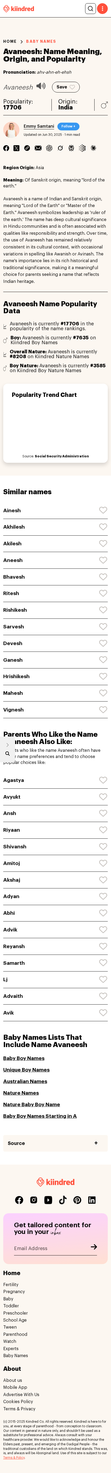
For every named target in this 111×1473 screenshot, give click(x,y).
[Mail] (38, 148)
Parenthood (15, 1334)
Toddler (11, 1306)
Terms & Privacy (19, 1409)
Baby (8, 1299)
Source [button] (16, 1143)
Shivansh (14, 846)
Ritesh (11, 593)
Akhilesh (14, 526)
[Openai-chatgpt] (49, 148)
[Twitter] (16, 148)
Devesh (12, 643)
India (65, 108)
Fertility (10, 1285)
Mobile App (15, 1387)
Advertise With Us (21, 1395)
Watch (9, 1341)
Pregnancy (14, 1292)
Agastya (13, 780)
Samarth (14, 963)
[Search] (90, 8)
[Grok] (60, 148)
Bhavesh (14, 576)
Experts (11, 1349)
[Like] (103, 510)
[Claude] (93, 148)
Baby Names (15, 1356)
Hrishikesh (16, 676)
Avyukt (11, 796)
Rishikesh (15, 610)
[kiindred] (18, 8)
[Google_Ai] (82, 148)
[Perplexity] (71, 148)
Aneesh (13, 560)
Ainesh (12, 510)
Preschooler (15, 1313)
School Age (15, 1320)
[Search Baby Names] (7, 754)
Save (62, 87)
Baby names (41, 41)
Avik (8, 1012)
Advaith (13, 996)
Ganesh (13, 660)
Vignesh (13, 709)
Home (10, 41)
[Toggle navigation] (102, 8)
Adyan (11, 896)
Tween (10, 1327)
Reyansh (14, 946)
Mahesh (13, 693)
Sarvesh (13, 626)
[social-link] (19, 1200)
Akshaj (11, 880)
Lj (5, 979)
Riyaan (11, 829)
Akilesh (12, 543)
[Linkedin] (27, 148)
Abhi (9, 913)
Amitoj (11, 863)
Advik (10, 929)
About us (12, 1380)
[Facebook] (6, 148)
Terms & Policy (14, 1457)
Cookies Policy (18, 1402)
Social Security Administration (62, 456)
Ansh (9, 813)
